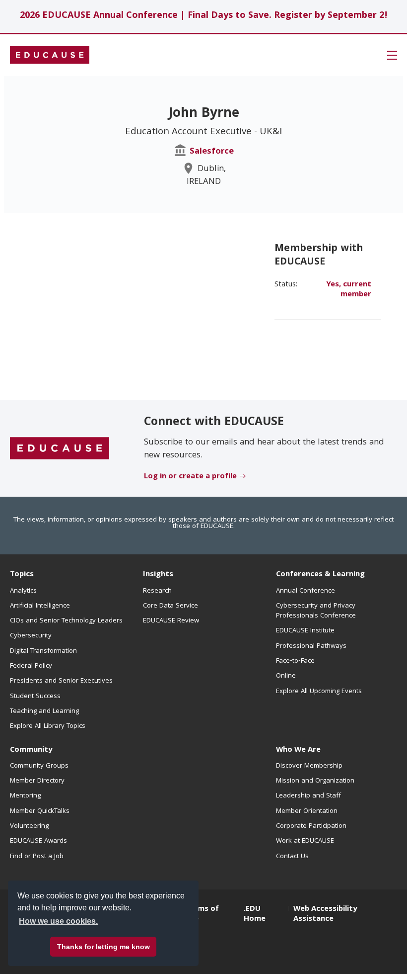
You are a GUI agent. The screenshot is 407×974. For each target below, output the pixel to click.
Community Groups (39, 766)
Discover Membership (309, 766)
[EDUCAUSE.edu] (49, 55)
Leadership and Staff (308, 796)
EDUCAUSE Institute (305, 630)
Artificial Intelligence (40, 606)
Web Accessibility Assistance (325, 914)
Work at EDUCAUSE (305, 841)
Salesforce (212, 152)
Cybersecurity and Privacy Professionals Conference (316, 611)
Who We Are (298, 750)
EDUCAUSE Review (171, 621)
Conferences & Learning (320, 574)
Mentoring (25, 796)
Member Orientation (307, 811)
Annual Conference (305, 591)
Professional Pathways (311, 646)
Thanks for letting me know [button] (103, 947)
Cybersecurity (31, 635)
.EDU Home (255, 914)
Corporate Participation (311, 826)
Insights (158, 574)
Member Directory (37, 781)
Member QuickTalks (39, 811)
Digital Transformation (43, 651)
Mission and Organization (315, 781)
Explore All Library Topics (47, 726)
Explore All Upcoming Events (319, 691)
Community (31, 750)
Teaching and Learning (44, 711)
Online (286, 676)
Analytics (23, 591)
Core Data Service (170, 606)
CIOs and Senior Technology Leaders (66, 621)
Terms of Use (202, 914)
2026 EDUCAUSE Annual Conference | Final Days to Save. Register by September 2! (204, 16)
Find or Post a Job (37, 856)
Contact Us (292, 856)
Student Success (35, 696)
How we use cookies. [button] (58, 921)
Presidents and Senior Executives (61, 681)
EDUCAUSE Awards (38, 841)
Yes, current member (348, 289)
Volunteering (29, 826)
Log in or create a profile (190, 476)
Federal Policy (31, 666)
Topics (22, 574)
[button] (392, 55)
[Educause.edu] (59, 448)
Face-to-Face (295, 661)
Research (157, 591)
